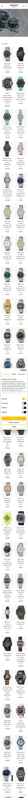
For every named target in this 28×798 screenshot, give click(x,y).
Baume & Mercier (7, 789)
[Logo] (14, 6)
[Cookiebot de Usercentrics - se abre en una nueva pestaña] (20, 370)
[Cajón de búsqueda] (23, 6)
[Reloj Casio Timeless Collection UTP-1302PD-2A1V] (21, 180)
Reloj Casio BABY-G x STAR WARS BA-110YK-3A (7, 531)
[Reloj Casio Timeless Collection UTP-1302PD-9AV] (7, 212)
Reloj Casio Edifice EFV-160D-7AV (20, 561)
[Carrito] (25, 6)
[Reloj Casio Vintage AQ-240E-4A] (7, 489)
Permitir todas (14, 418)
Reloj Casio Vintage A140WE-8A (20, 317)
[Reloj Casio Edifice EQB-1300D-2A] (7, 365)
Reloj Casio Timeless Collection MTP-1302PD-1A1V (7, 562)
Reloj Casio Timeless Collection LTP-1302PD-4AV (20, 161)
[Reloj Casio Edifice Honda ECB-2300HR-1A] (21, 711)
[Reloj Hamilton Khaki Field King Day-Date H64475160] (7, 581)
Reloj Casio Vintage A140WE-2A (7, 347)
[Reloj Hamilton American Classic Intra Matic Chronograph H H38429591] (21, 644)
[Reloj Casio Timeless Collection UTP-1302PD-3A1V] (7, 274)
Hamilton (7, 135)
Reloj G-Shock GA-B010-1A (7, 654)
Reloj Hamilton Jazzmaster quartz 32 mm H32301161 (21, 130)
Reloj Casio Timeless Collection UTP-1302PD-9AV (7, 224)
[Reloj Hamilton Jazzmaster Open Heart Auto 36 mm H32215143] (7, 180)
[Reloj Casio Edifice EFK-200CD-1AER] (7, 54)
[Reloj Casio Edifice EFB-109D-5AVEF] (7, 711)
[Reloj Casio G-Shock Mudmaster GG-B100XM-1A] (21, 677)
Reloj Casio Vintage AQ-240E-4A (7, 500)
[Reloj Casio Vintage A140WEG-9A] (7, 306)
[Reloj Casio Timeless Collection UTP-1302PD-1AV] (21, 274)
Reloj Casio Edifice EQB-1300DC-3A (7, 471)
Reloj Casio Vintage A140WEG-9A (7, 317)
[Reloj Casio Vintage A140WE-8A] (21, 306)
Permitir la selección (14, 422)
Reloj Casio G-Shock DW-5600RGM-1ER (20, 786)
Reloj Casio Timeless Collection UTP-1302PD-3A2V (20, 256)
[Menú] (2, 6)
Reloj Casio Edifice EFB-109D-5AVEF (7, 722)
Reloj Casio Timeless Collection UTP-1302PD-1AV (20, 287)
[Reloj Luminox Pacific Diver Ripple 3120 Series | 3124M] (21, 743)
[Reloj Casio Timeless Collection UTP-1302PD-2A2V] (21, 212)
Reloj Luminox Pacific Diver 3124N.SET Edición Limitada (20, 96)
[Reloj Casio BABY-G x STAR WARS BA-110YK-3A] (7, 518)
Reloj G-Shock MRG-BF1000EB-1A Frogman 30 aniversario (7, 98)
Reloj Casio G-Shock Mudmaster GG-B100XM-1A (20, 690)
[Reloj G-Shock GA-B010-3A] (21, 612)
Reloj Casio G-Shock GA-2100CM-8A (21, 439)
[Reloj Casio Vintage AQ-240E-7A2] (21, 459)
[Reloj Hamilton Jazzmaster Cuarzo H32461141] (21, 581)
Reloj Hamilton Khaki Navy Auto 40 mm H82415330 (7, 161)
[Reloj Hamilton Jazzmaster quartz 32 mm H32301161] (21, 117)
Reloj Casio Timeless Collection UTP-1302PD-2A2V (20, 224)
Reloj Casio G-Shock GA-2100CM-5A (21, 347)
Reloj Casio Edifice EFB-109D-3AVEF (7, 754)
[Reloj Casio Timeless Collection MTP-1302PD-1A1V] (7, 550)
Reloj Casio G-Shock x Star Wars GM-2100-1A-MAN (20, 531)
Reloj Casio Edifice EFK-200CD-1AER (7, 65)
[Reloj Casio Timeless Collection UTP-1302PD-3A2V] (21, 243)
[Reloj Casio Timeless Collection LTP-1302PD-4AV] (21, 149)
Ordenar (6, 43)
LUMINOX (20, 101)
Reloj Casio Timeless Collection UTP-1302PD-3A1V (7, 287)
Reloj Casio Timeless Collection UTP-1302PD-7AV (7, 256)
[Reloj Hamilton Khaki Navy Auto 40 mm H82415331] (7, 117)
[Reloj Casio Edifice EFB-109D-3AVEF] (7, 743)
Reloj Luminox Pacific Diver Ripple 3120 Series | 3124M (20, 755)
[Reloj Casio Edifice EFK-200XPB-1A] (21, 54)
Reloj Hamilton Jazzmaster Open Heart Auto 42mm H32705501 (7, 691)
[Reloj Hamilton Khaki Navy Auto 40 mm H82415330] (7, 149)
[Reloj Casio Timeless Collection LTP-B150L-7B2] (7, 612)
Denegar (14, 426)
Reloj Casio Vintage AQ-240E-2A (20, 500)
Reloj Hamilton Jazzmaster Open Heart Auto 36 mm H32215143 (7, 193)
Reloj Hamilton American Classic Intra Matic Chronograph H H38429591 (20, 657)
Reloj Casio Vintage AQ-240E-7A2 (20, 471)
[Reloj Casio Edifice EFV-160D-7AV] (21, 550)
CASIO (7, 69)
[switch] (24, 403)
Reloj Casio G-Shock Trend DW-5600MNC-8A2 (7, 440)
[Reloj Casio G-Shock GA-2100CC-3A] (21, 365)
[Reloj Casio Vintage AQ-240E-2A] (21, 489)
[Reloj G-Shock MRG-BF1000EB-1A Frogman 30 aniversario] (7, 83)
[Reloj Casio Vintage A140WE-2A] (7, 335)
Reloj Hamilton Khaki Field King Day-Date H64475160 (7, 594)
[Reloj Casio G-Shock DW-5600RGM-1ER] (21, 774)
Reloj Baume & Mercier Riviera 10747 (7, 786)
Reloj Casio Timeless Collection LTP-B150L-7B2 (7, 625)
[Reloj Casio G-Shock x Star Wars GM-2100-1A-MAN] (21, 518)
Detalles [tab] (14, 374)
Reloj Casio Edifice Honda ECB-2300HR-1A (20, 725)
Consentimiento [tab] (6, 374)
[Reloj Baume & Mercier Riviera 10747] (7, 774)
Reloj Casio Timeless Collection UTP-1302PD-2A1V (20, 193)
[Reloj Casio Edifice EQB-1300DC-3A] (7, 459)
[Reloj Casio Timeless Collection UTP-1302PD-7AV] (7, 243)
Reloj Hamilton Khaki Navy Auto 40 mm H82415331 (7, 130)
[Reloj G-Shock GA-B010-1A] (7, 644)
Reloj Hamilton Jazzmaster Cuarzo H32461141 (21, 594)
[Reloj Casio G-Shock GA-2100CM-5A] (21, 335)
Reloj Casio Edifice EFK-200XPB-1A (20, 65)
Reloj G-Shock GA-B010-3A (21, 623)
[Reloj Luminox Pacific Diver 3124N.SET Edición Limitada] (21, 83)
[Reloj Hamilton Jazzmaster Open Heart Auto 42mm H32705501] (7, 677)
